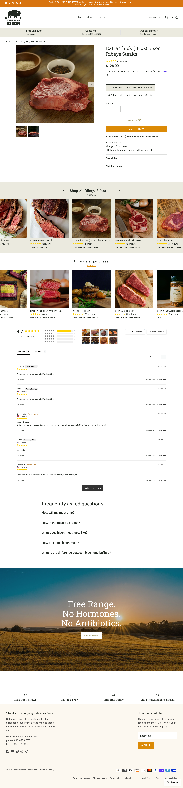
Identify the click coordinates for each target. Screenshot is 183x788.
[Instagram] (13, 3)
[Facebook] (6, 3)
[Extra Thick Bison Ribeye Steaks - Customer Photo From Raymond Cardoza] (86, 332)
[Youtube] (9, 3)
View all (91, 195)
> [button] (92, 488)
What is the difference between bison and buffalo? (76, 552)
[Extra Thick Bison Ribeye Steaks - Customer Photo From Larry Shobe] (86, 340)
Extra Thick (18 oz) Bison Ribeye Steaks (31, 41)
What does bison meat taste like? (64, 532)
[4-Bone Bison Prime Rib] (49, 218)
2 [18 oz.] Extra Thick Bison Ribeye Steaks (130, 87)
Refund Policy (129, 778)
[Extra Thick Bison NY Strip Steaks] (49, 289)
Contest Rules (171, 778)
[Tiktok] (20, 3)
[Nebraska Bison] (13, 17)
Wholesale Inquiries (81, 778)
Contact (158, 778)
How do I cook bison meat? (60, 543)
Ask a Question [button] (136, 332)
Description (112, 158)
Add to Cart (136, 120)
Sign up (146, 745)
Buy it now (136, 128)
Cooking (101, 17)
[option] (55, 84)
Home (7, 41)
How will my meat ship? (58, 512)
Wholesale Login (100, 778)
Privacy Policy (115, 778)
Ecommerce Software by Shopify (40, 770)
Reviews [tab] (21, 351)
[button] (160, 380)
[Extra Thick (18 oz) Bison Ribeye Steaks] (91, 218)
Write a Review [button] (158, 332)
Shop (79, 17)
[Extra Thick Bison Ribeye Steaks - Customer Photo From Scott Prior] (95, 332)
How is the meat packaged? (61, 523)
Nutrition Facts (114, 166)
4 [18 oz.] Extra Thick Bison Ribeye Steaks (130, 95)
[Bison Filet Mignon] (91, 289)
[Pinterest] (17, 3)
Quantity (110, 103)
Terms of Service (145, 778)
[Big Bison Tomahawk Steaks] (134, 218)
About (90, 17)
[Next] (91, 84)
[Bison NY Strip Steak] (134, 289)
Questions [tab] (38, 351)
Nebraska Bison (19, 770)
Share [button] (22, 380)
